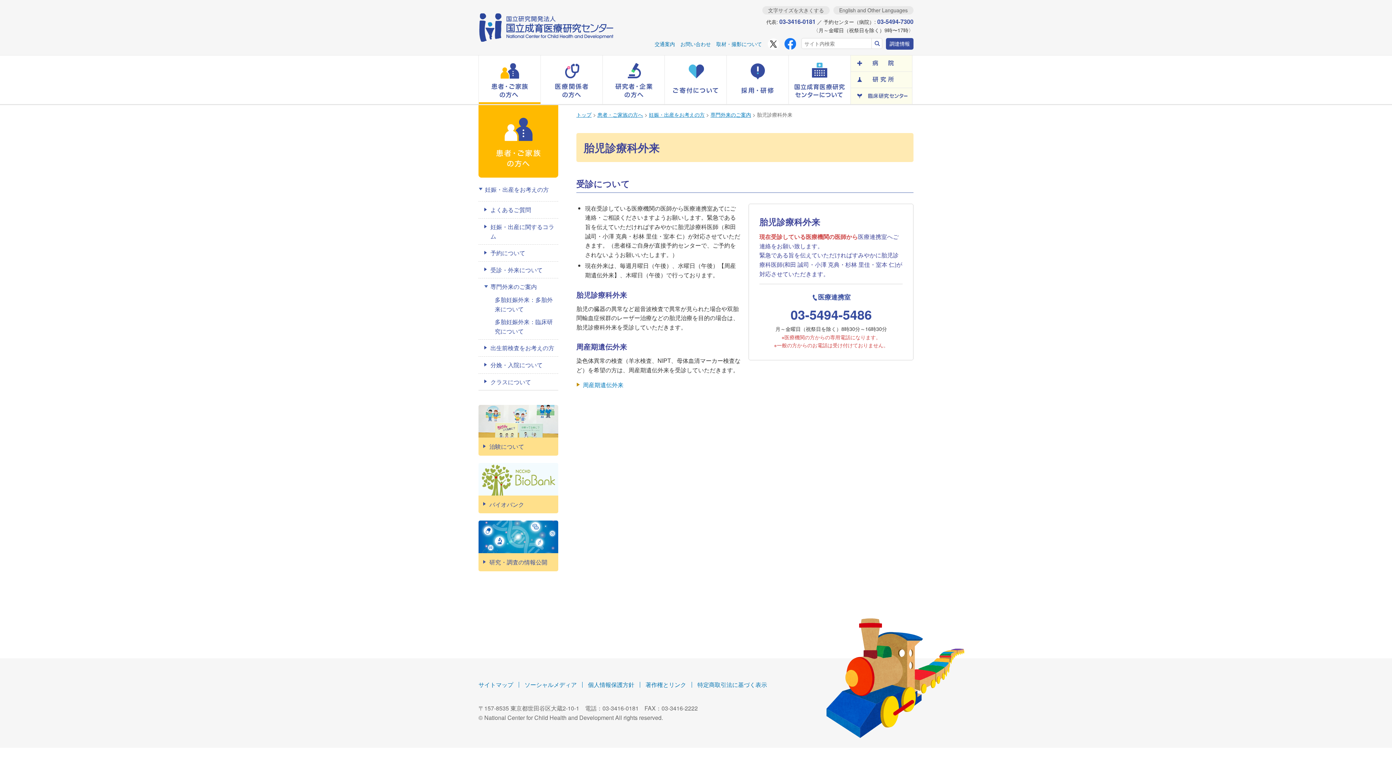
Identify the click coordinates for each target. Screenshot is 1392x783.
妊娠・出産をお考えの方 (677, 114)
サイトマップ (495, 684)
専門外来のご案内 (730, 114)
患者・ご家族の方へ (620, 114)
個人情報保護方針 (611, 684)
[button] (509, 79)
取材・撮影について (739, 43)
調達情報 (900, 43)
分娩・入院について (516, 365)
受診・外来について (516, 270)
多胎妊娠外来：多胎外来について (524, 304)
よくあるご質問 (510, 210)
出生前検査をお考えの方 (522, 348)
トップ (584, 114)
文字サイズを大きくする (796, 10)
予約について (507, 253)
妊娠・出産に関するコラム (522, 231)
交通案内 (665, 43)
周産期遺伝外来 (603, 385)
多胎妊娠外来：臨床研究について (524, 326)
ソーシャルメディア (551, 684)
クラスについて (510, 382)
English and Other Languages (873, 10)
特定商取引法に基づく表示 (732, 684)
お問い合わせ (695, 43)
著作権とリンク (666, 684)
